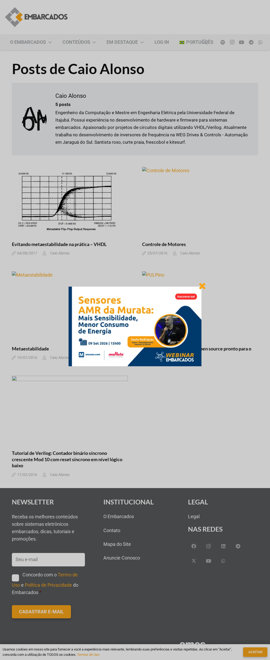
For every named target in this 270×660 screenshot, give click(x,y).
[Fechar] (202, 286)
